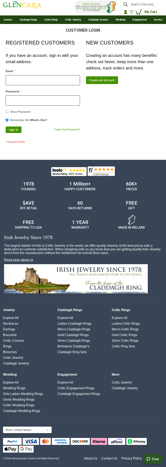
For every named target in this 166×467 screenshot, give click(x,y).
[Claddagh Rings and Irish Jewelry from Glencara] (24, 5)
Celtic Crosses (13, 340)
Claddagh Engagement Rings (78, 394)
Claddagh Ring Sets (72, 352)
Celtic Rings (121, 310)
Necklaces (10, 323)
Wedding (10, 374)
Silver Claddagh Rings (73, 340)
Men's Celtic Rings (125, 329)
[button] (27, 430)
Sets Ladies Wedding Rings (23, 394)
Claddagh (16, 363)
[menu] (83, 19)
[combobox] (142, 4)
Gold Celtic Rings (124, 335)
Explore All (11, 318)
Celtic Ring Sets (123, 346)
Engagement (67, 374)
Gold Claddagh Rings (73, 335)
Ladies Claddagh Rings (74, 323)
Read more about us (18, 260)
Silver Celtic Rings (125, 340)
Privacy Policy (131, 458)
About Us (90, 458)
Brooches (10, 352)
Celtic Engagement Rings (75, 388)
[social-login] (125, 12)
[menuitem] (8, 19)
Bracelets (10, 335)
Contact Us (109, 458)
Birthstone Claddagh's (73, 346)
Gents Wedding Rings (19, 399)
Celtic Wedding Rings (18, 405)
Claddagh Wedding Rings (21, 411)
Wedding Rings (14, 388)
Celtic (13, 357)
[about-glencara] (83, 279)
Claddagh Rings (69, 310)
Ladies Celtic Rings (126, 323)
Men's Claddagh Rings (73, 329)
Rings (7, 346)
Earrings (9, 329)
